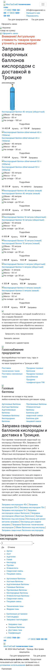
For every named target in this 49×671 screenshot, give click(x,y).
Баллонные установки (17, 614)
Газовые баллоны (16, 627)
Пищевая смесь (14, 574)
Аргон (9, 551)
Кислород (11, 562)
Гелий (9, 559)
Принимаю (7, 669)
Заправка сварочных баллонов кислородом (22, 530)
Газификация (14, 633)
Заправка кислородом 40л (14, 504)
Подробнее (24, 124)
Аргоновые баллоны (11, 404)
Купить (15, 128)
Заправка (36, 128)
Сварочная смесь (15, 571)
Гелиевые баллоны (10, 415)
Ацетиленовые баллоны (18, 584)
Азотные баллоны (10, 407)
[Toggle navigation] (43, 4)
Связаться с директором (17, 343)
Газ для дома (38, 19)
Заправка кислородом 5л (14, 510)
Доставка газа (15, 630)
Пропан (10, 565)
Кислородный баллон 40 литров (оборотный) (23, 112)
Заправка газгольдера (17, 619)
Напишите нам (33, 13)
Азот (9, 554)
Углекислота (12, 568)
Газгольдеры (13, 616)
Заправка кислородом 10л (31, 507)
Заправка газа (15, 624)
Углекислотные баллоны (18, 596)
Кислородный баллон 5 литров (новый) (20, 290)
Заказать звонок (12, 338)
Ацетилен (11, 556)
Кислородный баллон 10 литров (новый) (21, 243)
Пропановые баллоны (36, 404)
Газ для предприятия (18, 19)
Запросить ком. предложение (19, 334)
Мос (18, 646)
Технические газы (15, 606)
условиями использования (12, 665)
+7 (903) (37, 639)
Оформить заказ (9, 24)
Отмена (11, 547)
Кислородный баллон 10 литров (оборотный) (23, 220)
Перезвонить (32, 16)
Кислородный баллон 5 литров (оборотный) (22, 267)
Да (3, 547)
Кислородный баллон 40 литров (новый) (21, 193)
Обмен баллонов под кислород (30, 527)
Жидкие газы (13, 609)
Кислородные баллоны (17, 593)
